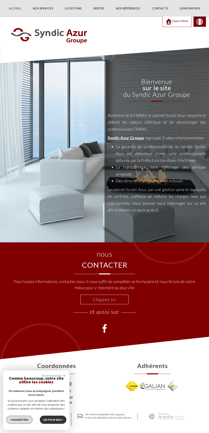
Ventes (98, 8)
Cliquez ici (104, 299)
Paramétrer (19, 420)
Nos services (43, 8)
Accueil (15, 8)
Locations (73, 8)
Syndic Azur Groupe (126, 137)
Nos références (128, 8)
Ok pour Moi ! (53, 420)
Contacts (160, 8)
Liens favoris (190, 8)
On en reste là (51, 375)
